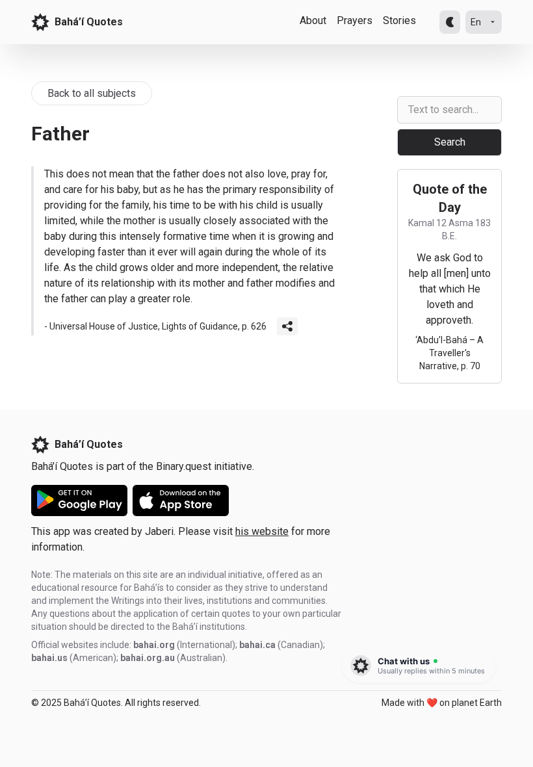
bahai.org (154, 645)
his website (262, 531)
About (313, 20)
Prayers (354, 20)
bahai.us (49, 658)
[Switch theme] (449, 22)
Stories (399, 20)
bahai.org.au (147, 658)
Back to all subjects (91, 93)
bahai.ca (257, 645)
